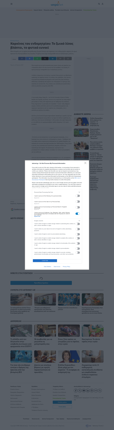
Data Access (57, 266)
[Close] (85, 163)
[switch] (78, 196)
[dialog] (57, 215)
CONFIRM (45, 260)
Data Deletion (47, 266)
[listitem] (57, 192)
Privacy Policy (66, 266)
